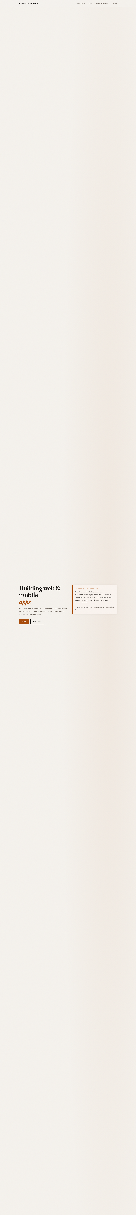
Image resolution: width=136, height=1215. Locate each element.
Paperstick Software (28, 3)
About (90, 3)
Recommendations (102, 3)
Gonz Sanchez (81, 607)
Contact (114, 3)
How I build (81, 3)
